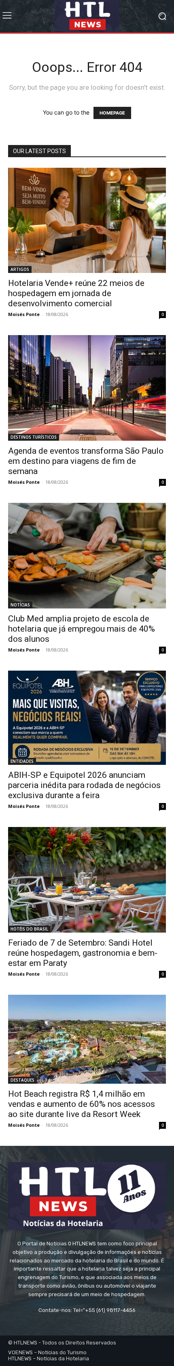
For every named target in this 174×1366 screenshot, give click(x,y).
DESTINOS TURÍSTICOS (34, 437)
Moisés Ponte (24, 314)
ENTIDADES (22, 761)
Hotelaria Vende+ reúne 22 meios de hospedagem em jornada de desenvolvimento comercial (76, 293)
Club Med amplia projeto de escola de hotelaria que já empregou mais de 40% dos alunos (81, 629)
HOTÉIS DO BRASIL (29, 929)
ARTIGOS (20, 269)
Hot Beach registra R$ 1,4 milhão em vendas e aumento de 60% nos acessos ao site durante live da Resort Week (81, 1104)
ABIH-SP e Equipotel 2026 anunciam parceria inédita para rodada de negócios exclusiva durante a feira (84, 785)
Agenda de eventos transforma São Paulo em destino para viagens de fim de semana (85, 461)
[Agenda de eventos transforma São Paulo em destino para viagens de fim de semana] (87, 388)
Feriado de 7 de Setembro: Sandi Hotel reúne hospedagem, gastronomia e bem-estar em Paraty (82, 953)
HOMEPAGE (112, 113)
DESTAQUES (22, 1080)
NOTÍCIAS (20, 605)
